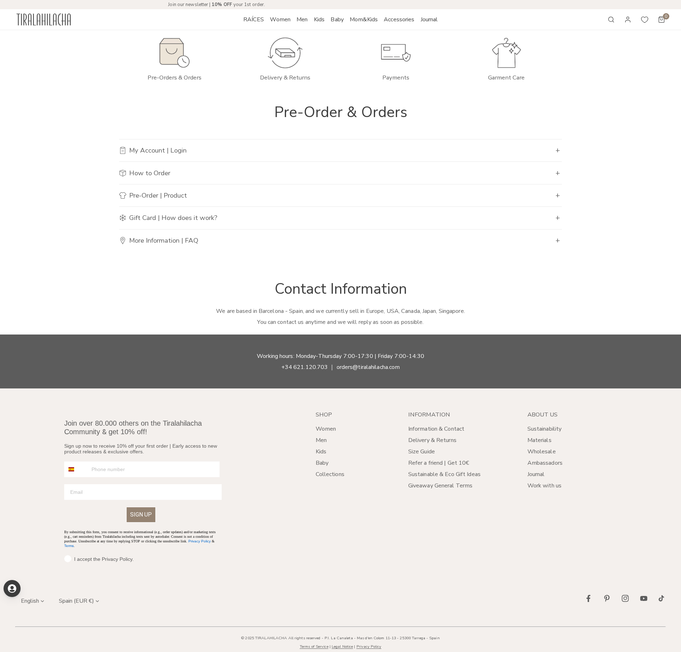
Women (326, 429)
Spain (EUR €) (76, 601)
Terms (69, 546)
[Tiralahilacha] (43, 19)
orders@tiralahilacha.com (368, 367)
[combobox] (76, 469)
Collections (330, 474)
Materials (539, 440)
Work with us (544, 486)
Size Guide (421, 451)
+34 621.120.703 (304, 367)
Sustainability (544, 429)
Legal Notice (342, 646)
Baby (322, 463)
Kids (321, 451)
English (30, 601)
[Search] (611, 19)
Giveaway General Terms (440, 486)
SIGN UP (141, 514)
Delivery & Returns (432, 440)
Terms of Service (314, 646)
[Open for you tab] (12, 588)
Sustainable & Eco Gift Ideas (444, 474)
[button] (280, 19)
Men (321, 440)
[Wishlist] (644, 19)
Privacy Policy (199, 541)
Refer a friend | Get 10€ (439, 463)
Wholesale (541, 451)
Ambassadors (545, 463)
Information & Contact (436, 429)
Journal (536, 474)
